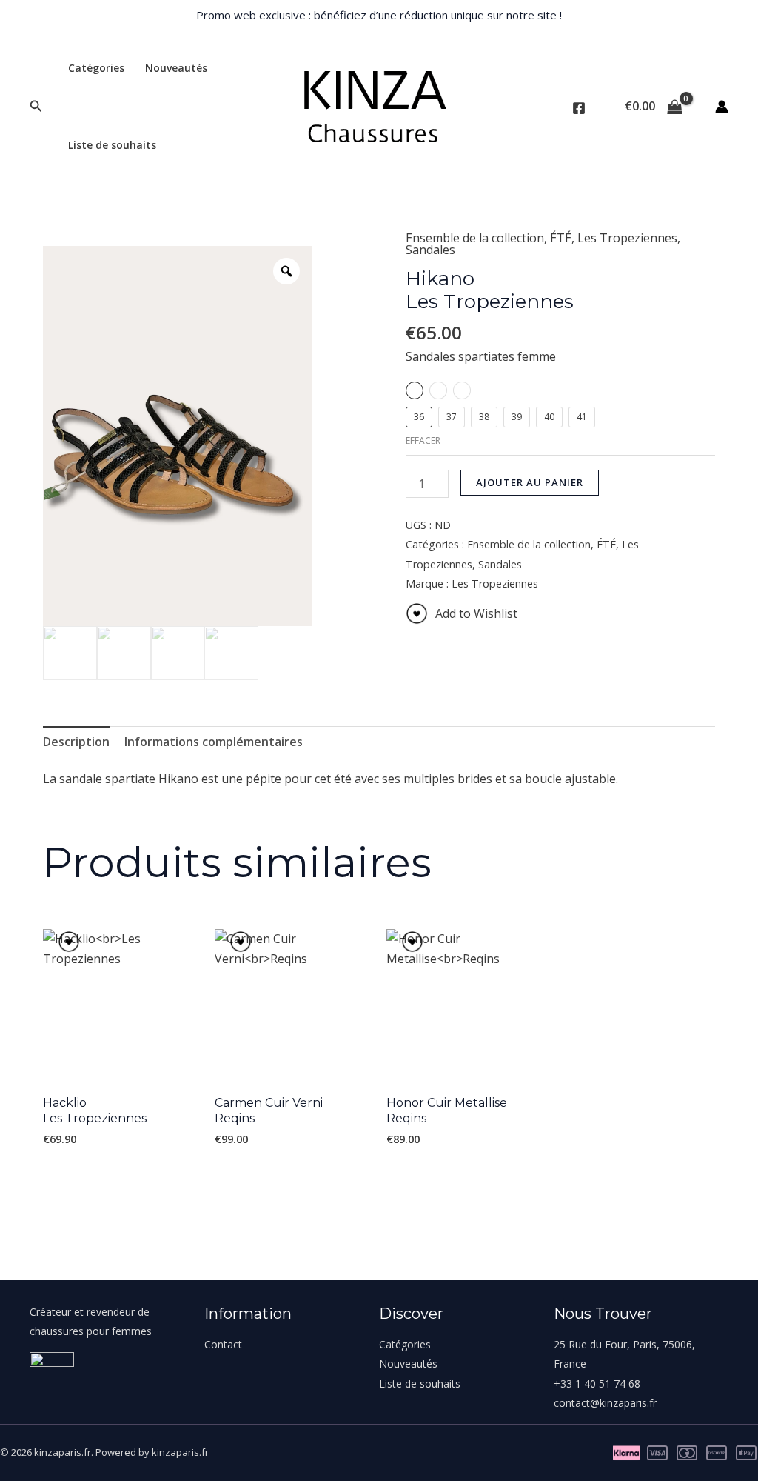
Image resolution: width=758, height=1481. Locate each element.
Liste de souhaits (112, 145)
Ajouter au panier (529, 482)
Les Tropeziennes (627, 238)
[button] (36, 106)
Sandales (430, 250)
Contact (223, 1344)
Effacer (423, 440)
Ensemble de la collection (475, 238)
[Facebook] (579, 108)
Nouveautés (176, 68)
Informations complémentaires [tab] (213, 741)
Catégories (96, 68)
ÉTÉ (560, 238)
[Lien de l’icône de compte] (721, 106)
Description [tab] (76, 741)
